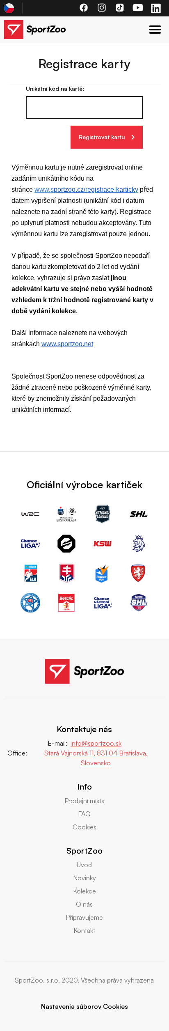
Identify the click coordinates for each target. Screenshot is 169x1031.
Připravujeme (84, 917)
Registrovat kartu (102, 136)
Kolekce (84, 891)
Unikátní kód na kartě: (55, 88)
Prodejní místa (84, 801)
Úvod (84, 865)
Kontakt (84, 930)
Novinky (84, 878)
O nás (84, 904)
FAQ (84, 814)
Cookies (84, 827)
